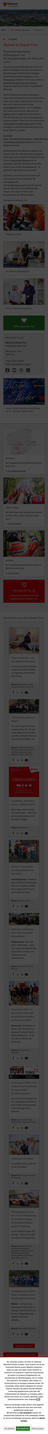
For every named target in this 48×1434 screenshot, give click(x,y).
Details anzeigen (38, 1428)
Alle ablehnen (10, 1428)
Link (38, 1399)
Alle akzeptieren (23, 1428)
